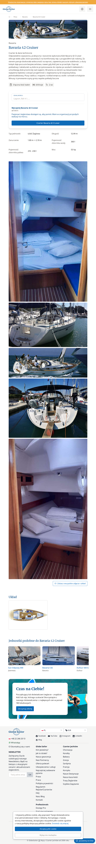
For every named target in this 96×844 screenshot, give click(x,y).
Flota (15, 17)
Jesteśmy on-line (86, 840)
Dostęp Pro (41, 808)
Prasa (38, 776)
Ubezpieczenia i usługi (45, 767)
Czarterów (47, 789)
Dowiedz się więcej (60, 823)
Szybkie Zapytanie (71, 784)
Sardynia (67, 763)
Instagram (66, 736)
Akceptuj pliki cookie (48, 829)
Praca (38, 780)
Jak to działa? (41, 753)
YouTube (54, 736)
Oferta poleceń (42, 763)
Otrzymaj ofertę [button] (25, 708)
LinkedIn (78, 736)
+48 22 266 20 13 (18, 738)
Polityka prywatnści (44, 783)
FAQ (37, 793)
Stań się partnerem (44, 811)
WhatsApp (15, 742)
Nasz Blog (40, 796)
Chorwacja (67, 750)
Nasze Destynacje (71, 773)
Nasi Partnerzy (42, 760)
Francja (66, 767)
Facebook (42, 736)
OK (30, 774)
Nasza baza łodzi (70, 777)
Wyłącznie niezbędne (48, 835)
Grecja (66, 760)
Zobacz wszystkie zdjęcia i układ (71, 583)
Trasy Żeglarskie (70, 780)
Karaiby (66, 753)
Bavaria (25, 17)
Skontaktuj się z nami (20, 746)
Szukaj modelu (18, 95)
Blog (40, 740)
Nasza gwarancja (43, 756)
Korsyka (66, 770)
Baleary (66, 756)
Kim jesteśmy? (42, 750)
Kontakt (39, 800)
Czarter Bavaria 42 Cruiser (48, 123)
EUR (69, 730)
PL (45, 730)
